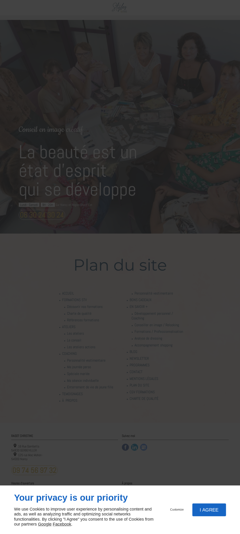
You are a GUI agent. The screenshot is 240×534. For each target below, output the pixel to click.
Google (45, 524)
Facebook (62, 524)
